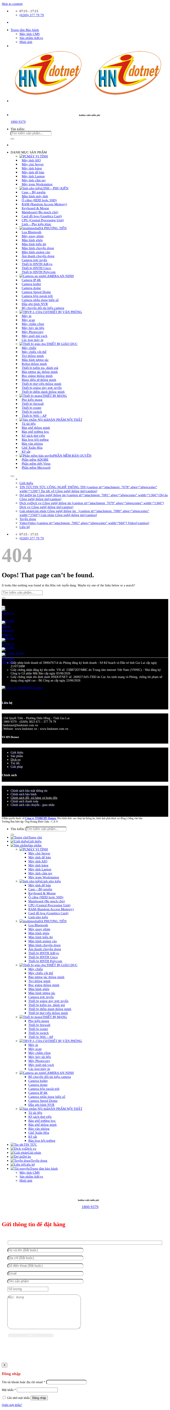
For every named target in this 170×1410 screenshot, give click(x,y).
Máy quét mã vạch (41, 1065)
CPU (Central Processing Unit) (49, 905)
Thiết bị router (38, 1029)
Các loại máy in (32, 340)
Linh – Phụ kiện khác (36, 224)
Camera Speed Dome (43, 1101)
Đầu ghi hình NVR (41, 1104)
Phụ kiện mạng (38, 1021)
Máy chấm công (39, 1053)
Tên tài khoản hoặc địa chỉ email (23, 1382)
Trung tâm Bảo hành (25, 30)
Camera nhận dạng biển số (46, 1097)
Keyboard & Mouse (42, 893)
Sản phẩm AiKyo (31, 38)
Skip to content (12, 4)
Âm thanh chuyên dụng (44, 949)
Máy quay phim (39, 929)
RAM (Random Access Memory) (51, 909)
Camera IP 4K (38, 1093)
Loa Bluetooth (38, 925)
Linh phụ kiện (51, 881)
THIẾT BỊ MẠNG (54, 1017)
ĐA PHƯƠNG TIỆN (53, 921)
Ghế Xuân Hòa (38, 1132)
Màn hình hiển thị (40, 937)
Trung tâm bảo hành (44, 1168)
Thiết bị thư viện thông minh (48, 1013)
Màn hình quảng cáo (42, 941)
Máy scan (35, 1049)
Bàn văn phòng (39, 1128)
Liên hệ (24, 527)
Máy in (33, 1045)
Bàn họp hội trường (41, 1140)
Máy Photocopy (39, 1061)
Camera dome (38, 1085)
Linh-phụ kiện (38, 917)
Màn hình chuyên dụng (44, 945)
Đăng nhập (39, 1398)
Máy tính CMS (29, 34)
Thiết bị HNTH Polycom (39, 272)
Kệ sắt (26, 451)
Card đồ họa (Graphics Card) (48, 913)
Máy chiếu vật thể (40, 973)
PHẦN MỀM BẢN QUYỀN (72, 455)
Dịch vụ (16, 759)
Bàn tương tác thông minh (46, 977)
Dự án (27, 1156)
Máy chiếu (35, 969)
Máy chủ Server (39, 853)
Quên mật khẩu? (12, 1405)
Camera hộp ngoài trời (43, 1089)
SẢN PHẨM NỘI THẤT (65, 419)
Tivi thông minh (39, 981)
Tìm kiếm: (18, 129)
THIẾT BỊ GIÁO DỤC (61, 344)
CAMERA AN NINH (59, 276)
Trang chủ (35, 837)
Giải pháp (34, 1152)
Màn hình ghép (38, 933)
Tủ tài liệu (35, 1112)
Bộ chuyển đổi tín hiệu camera (43, 308)
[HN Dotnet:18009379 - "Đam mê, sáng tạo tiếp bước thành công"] (81, 93)
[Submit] (12, 138)
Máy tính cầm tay (40, 873)
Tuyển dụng (27, 519)
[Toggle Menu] (12, 476)
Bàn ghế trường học (42, 1120)
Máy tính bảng (38, 865)
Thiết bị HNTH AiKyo (43, 953)
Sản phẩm (35, 845)
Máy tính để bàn (39, 857)
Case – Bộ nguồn (40, 889)
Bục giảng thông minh (43, 985)
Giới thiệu (26, 483)
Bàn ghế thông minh (42, 1124)
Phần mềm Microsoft (36, 467)
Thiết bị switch (38, 1033)
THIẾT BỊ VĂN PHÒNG (65, 312)
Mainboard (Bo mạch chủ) (46, 901)
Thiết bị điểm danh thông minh (43, 392)
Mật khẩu (9, 1390)
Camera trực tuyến (41, 997)
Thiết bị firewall (39, 1025)
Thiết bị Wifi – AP (34, 415)
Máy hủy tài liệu (39, 1057)
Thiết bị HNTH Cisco (43, 957)
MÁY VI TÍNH (37, 849)
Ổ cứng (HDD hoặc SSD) (45, 897)
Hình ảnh (25, 42)
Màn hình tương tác (41, 993)
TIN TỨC (30, 1144)
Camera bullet (38, 1081)
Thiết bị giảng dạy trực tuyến (48, 1001)
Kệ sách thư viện (40, 1116)
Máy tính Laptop (39, 869)
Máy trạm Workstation (37, 184)
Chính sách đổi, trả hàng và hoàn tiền (34, 797)
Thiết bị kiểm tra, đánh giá (46, 1005)
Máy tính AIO (37, 861)
